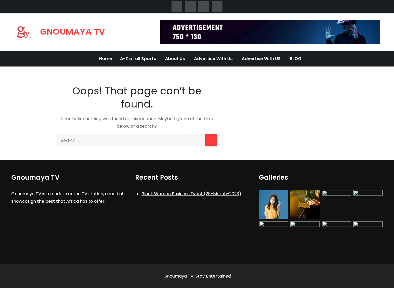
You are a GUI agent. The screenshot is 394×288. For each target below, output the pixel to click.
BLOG (296, 59)
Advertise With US (261, 59)
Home (105, 59)
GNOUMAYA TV (72, 31)
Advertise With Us (213, 59)
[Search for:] (137, 140)
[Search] (211, 140)
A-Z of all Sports (138, 59)
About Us (175, 59)
